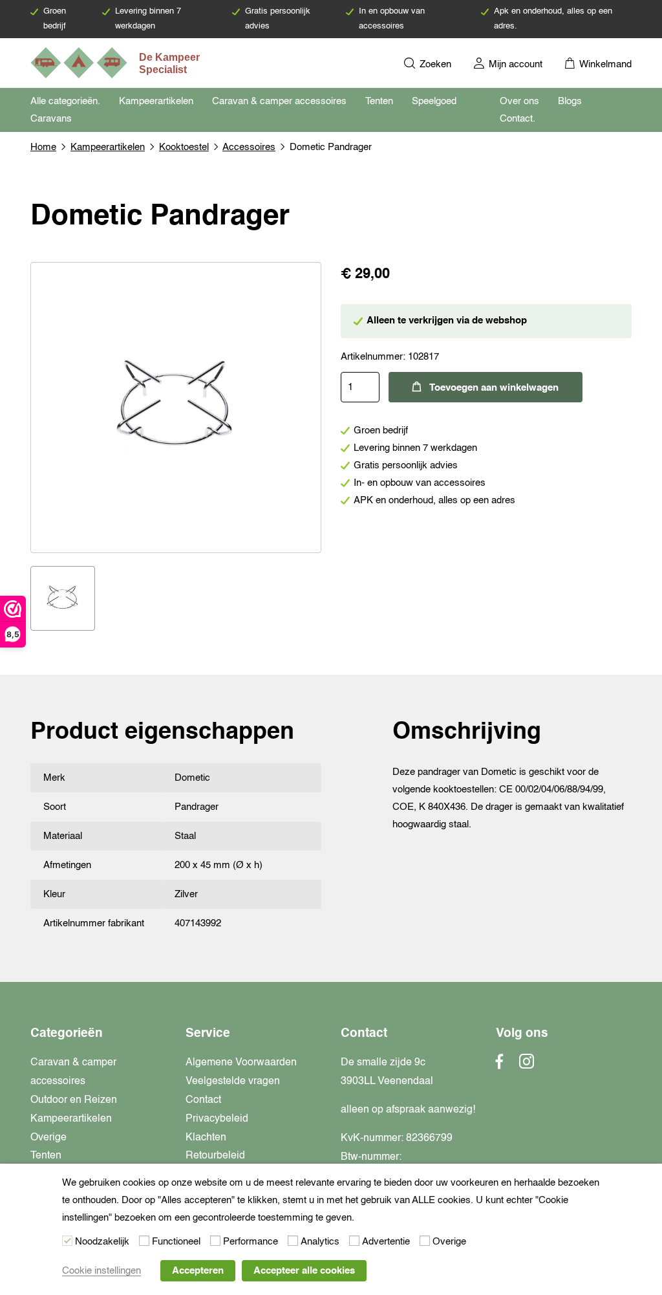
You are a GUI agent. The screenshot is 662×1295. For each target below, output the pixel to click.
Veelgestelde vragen (233, 1081)
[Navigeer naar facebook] (500, 1065)
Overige (48, 1138)
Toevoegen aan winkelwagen (494, 388)
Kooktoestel (184, 147)
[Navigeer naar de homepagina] (116, 62)
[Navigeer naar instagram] (526, 1065)
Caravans (51, 119)
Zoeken (434, 64)
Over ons (519, 101)
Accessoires (248, 147)
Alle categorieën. (65, 101)
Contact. (517, 119)
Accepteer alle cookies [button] (304, 1271)
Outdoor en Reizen (73, 1100)
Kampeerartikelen (156, 101)
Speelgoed (434, 101)
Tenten (379, 101)
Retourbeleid (215, 1156)
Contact (203, 1100)
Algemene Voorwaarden (241, 1063)
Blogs (570, 101)
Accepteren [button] (198, 1271)
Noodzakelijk (102, 1241)
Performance (250, 1241)
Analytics (320, 1241)
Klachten (206, 1138)
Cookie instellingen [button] (101, 1271)
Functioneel (176, 1241)
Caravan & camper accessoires (279, 101)
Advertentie (386, 1241)
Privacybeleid (217, 1119)
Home (43, 147)
